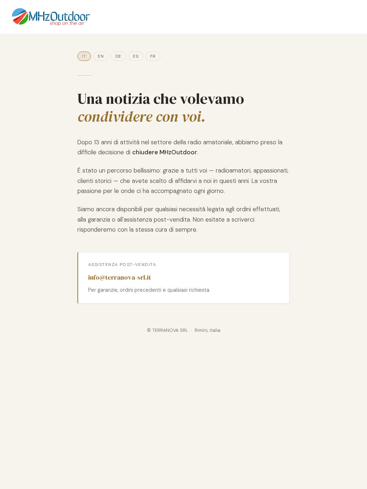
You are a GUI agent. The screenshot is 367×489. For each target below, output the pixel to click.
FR (153, 56)
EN (101, 56)
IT (84, 56)
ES (136, 56)
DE (118, 56)
